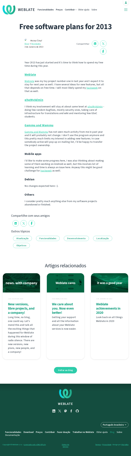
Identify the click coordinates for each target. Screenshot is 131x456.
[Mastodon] (65, 411)
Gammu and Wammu (39, 125)
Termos (98, 444)
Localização (102, 238)
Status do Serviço (65, 445)
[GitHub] (77, 411)
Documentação (12, 435)
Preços (59, 9)
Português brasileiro (113, 424)
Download (29, 432)
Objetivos (21, 245)
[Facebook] (71, 411)
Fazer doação (63, 432)
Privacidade (106, 444)
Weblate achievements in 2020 (108, 308)
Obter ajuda (83, 9)
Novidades (36, 43)
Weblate (26, 9)
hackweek (92, 88)
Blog (27, 43)
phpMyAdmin (34, 100)
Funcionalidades (46, 9)
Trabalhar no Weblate (83, 432)
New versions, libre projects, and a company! (21, 308)
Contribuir (70, 9)
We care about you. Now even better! (63, 308)
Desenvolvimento (76, 238)
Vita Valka (124, 444)
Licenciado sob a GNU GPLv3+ (35, 444)
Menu (125, 9)
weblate (65, 404)
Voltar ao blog (65, 370)
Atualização (22, 238)
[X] (60, 411)
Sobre (94, 9)
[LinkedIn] (54, 411)
